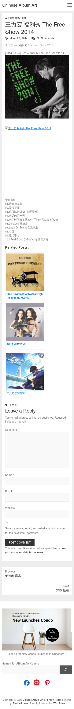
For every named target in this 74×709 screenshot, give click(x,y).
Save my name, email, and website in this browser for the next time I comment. (35, 530)
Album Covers (15, 18)
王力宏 (13, 405)
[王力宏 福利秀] (37, 87)
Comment (12, 429)
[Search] (66, 669)
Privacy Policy (53, 699)
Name (9, 475)
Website (10, 508)
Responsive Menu (69, 5)
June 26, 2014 (19, 38)
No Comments (45, 38)
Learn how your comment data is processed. (35, 550)
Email (9, 491)
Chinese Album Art (19, 5)
